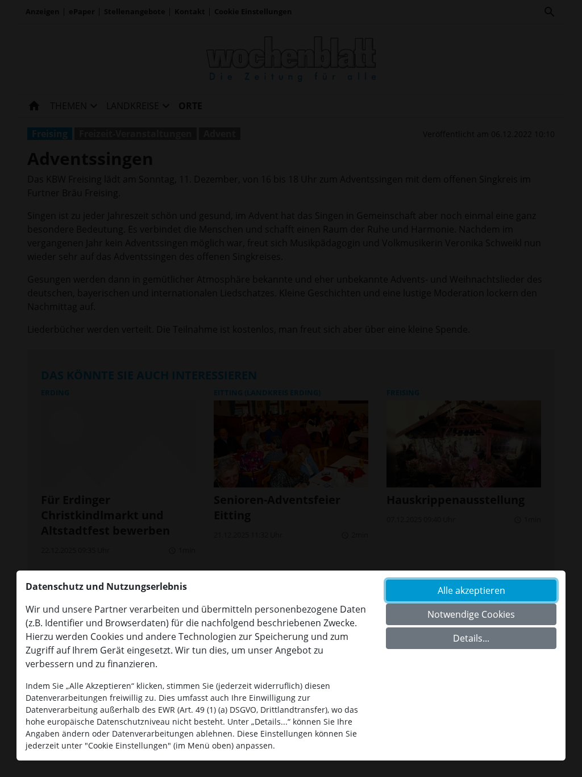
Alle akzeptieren (471, 590)
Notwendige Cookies (471, 614)
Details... (471, 638)
